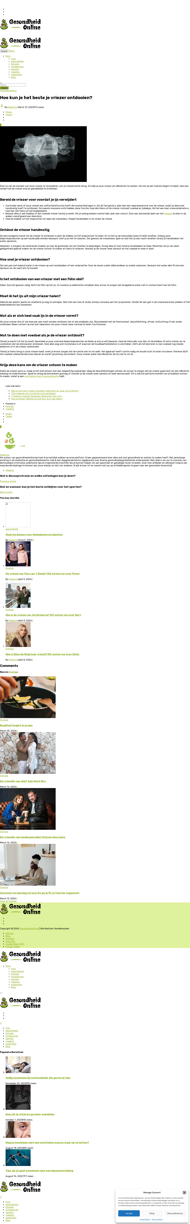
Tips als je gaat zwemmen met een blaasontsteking (39, 1170)
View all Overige (8, 901)
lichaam (15, 64)
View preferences (175, 1213)
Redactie (12, 107)
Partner (9, 933)
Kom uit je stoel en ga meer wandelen (30, 1114)
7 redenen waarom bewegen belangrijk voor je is (36, 396)
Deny (152, 1213)
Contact (10, 938)
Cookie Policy (145, 1219)
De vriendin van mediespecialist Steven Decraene (32, 837)
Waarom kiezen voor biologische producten (34, 534)
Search (4, 88)
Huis (13, 58)
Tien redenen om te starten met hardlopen (33, 393)
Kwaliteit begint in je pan (16, 725)
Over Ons (10, 941)
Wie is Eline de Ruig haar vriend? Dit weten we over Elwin (42, 654)
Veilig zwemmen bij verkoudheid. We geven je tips (38, 1077)
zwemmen (16, 74)
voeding (15, 72)
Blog (13, 77)
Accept (129, 1213)
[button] (184, 1192)
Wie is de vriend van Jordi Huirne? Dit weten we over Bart (43, 615)
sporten (15, 69)
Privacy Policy (157, 1219)
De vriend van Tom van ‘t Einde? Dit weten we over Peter (43, 573)
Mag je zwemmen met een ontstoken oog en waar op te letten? (47, 1142)
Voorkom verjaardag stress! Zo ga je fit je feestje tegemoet (39, 893)
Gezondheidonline (29, 928)
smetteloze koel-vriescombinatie (41, 376)
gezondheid (17, 61)
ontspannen (17, 66)
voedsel (168, 213)
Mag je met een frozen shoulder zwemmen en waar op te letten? (45, 391)
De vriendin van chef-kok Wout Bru (23, 781)
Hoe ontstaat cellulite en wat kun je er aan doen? (37, 399)
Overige (4, 90)
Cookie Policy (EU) (15, 944)
